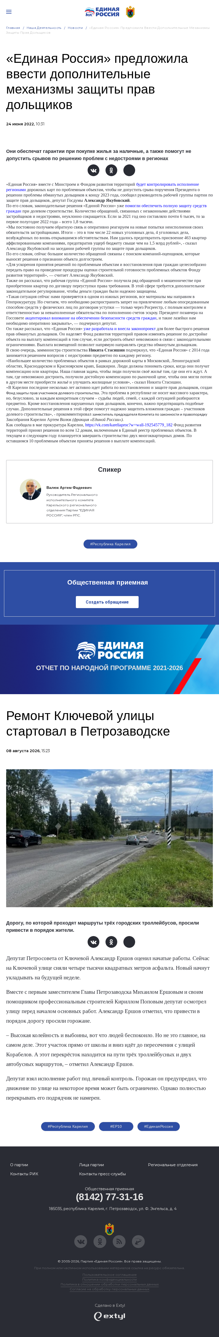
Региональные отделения (173, 1164)
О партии (19, 1164)
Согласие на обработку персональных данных (109, 1289)
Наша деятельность (44, 28)
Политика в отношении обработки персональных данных (110, 1284)
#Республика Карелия (110, 544)
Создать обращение (107, 602)
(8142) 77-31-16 (109, 1196)
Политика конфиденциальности (109, 1279)
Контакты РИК (24, 1174)
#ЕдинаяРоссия (158, 1126)
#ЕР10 (116, 1126)
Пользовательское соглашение (110, 1275)
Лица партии (91, 1164)
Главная (13, 28)
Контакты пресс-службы (102, 1174)
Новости (75, 28)
